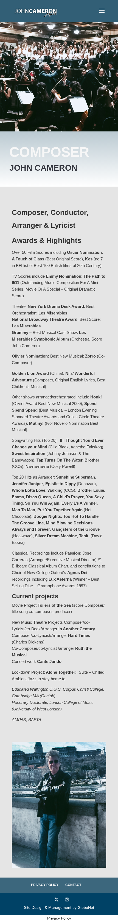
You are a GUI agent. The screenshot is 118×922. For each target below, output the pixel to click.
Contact (73, 885)
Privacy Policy (44, 885)
